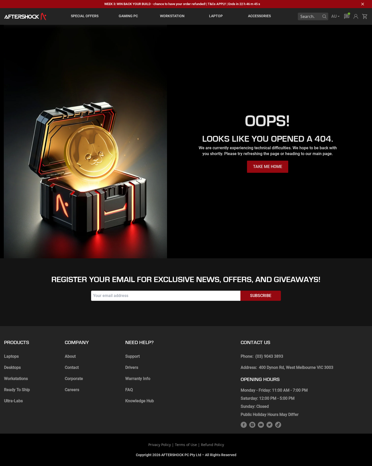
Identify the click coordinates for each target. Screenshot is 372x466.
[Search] (324, 16)
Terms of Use (186, 444)
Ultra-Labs (13, 400)
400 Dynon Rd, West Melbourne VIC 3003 (296, 367)
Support (132, 356)
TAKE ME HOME (267, 166)
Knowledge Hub (139, 400)
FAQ (129, 389)
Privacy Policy (159, 444)
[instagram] (252, 425)
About (70, 356)
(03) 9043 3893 (269, 356)
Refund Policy (212, 444)
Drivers (131, 367)
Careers (72, 389)
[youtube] (261, 425)
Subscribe (260, 295)
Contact (72, 367)
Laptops (11, 356)
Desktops (12, 367)
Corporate (74, 378)
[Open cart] (365, 16)
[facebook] (244, 425)
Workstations (16, 378)
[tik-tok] (278, 425)
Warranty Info (137, 378)
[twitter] (269, 425)
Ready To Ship (17, 389)
